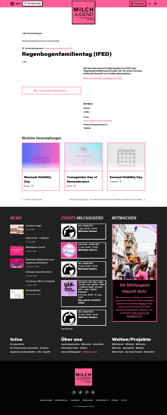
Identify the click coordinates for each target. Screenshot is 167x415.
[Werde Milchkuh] (17, 294)
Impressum (88, 400)
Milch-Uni (116, 347)
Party (80, 289)
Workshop (82, 292)
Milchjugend (46, 400)
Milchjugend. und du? (35, 247)
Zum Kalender (67, 328)
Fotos (124, 400)
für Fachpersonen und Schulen (24, 347)
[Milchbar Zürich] (69, 251)
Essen (100, 282)
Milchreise (141, 344)
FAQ (39, 351)
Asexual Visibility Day (126, 177)
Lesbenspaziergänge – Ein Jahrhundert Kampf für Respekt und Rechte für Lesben (106, 199)
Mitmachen (34, 3)
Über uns (71, 339)
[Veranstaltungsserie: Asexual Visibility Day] (121, 181)
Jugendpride (128, 347)
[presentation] (40, 157)
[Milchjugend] (83, 12)
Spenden (139, 3)
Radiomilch (149, 351)
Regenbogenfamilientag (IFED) (98, 120)
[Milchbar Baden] (69, 232)
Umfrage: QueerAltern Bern (38, 271)
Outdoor (98, 287)
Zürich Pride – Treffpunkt (37, 238)
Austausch (82, 244)
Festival (81, 284)
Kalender (75, 400)
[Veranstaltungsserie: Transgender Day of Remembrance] (74, 186)
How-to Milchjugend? (71, 351)
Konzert (95, 284)
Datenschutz (102, 400)
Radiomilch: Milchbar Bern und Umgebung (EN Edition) (40, 261)
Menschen (86, 344)
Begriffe (46, 351)
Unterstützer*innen (69, 347)
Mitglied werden (90, 351)
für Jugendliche (17, 344)
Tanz (86, 289)
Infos (16, 339)
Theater (93, 289)
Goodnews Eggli (33, 225)
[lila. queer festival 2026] (69, 288)
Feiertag (87, 128)
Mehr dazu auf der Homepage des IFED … (104, 78)
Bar (79, 225)
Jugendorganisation (70, 344)
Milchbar (140, 347)
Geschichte (98, 344)
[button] (149, 4)
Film (88, 284)
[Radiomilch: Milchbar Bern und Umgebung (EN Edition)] (17, 263)
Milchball (130, 344)
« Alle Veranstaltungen (32, 33)
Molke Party (117, 351)
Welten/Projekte (131, 339)
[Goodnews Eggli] (17, 229)
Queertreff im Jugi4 (33, 199)
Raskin (91, 406)
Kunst (102, 284)
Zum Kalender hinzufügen (52, 90)
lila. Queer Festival (133, 351)
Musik (91, 287)
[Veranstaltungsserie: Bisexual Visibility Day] (32, 186)
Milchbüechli (118, 344)
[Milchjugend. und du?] (17, 250)
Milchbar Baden (87, 231)
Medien (83, 347)
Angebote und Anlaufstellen (23, 351)
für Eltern (44, 347)
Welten (142, 303)
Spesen (114, 400)
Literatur (83, 287)
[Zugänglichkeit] (155, 3)
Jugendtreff (87, 225)
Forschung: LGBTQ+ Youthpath (40, 281)
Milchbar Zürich (87, 249)
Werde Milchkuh (33, 290)
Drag (95, 282)
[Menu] (15, 3)
